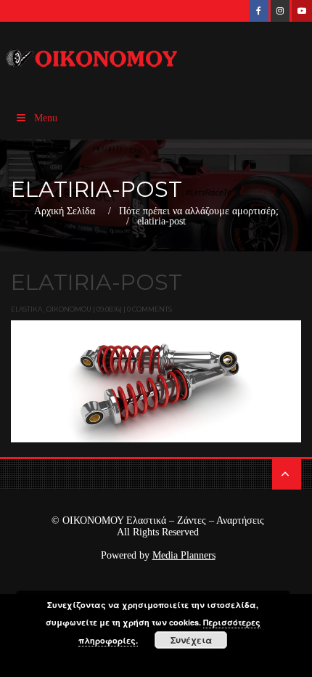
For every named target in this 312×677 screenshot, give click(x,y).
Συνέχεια (191, 639)
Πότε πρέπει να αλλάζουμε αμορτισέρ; (199, 211)
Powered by (158, 555)
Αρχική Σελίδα (64, 211)
